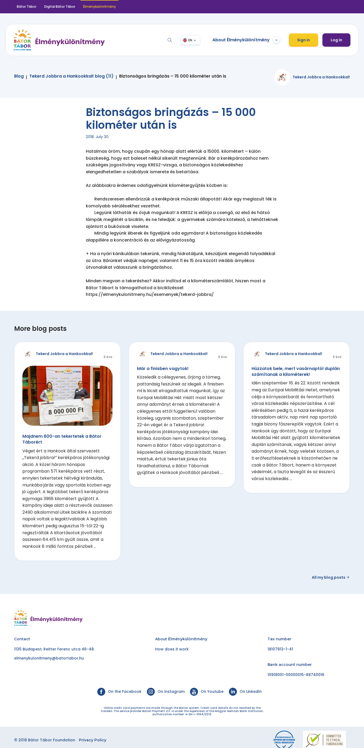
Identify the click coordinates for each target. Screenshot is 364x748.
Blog (19, 76)
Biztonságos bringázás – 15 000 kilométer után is (172, 76)
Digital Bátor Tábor (59, 6)
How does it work (172, 649)
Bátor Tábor (26, 6)
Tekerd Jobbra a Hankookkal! (321, 77)
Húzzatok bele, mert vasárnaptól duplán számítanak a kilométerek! (296, 371)
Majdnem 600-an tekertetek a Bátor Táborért (62, 439)
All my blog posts (329, 577)
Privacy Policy (92, 740)
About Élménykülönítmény (241, 40)
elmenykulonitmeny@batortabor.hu (49, 658)
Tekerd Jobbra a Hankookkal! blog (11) (71, 76)
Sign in (303, 40)
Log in (336, 40)
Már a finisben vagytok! (163, 368)
